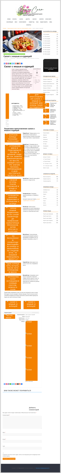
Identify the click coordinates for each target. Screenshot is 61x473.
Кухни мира (48, 19)
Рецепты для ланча (47, 216)
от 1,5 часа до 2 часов (47, 165)
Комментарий (6, 415)
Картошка (45, 192)
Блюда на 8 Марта (47, 88)
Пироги (44, 194)
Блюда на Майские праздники (49, 90)
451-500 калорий (46, 54)
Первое (9, 19)
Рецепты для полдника (48, 220)
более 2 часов (46, 167)
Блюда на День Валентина (48, 83)
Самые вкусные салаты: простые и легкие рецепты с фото (14, 54)
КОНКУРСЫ (28, 24)
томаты (7, 59)
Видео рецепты (44, 22)
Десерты (28, 19)
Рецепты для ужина (47, 222)
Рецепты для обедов (47, 218)
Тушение (45, 148)
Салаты (21, 19)
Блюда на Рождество (47, 81)
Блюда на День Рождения (48, 94)
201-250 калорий (46, 43)
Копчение (45, 141)
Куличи (44, 205)
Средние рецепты (47, 178)
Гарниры (14, 19)
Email (4, 439)
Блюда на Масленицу (47, 85)
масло (23, 58)
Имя (4, 432)
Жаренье (45, 137)
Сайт (4, 446)
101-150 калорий (46, 38)
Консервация (9, 22)
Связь (50, 22)
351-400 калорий (46, 49)
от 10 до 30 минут (46, 159)
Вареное (45, 135)
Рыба (37, 22)
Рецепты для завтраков (48, 213)
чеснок (10, 59)
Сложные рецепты (47, 181)
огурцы (25, 58)
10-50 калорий (46, 34)
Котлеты (45, 198)
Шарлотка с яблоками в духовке (53, 110)
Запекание (45, 139)
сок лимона (37, 58)
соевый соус (32, 58)
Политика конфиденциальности (42, 468)
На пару (44, 143)
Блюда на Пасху (46, 92)
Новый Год (31, 22)
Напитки (41, 19)
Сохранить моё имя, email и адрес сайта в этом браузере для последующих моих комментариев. (21, 455)
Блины (44, 202)
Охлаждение (45, 146)
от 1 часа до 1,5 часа (47, 163)
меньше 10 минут (46, 157)
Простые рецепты (47, 176)
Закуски (35, 19)
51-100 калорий (46, 36)
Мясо (16, 22)
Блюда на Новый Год (47, 79)
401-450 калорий (46, 51)
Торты (44, 200)
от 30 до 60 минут (46, 161)
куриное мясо (19, 58)
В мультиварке (22, 22)
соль (4, 59)
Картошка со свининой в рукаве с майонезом (53, 122)
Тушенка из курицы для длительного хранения (53, 116)
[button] (51, 71)
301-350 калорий (46, 47)
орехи (28, 58)
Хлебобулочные (46, 189)
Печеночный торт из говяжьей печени (53, 105)
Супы (44, 196)
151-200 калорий (46, 40)
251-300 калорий (46, 45)
